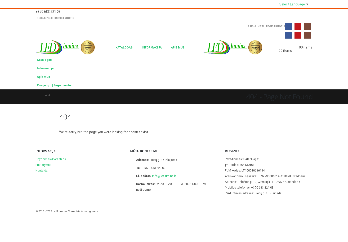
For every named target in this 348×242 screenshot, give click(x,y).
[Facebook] (288, 26)
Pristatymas (43, 165)
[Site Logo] (65, 47)
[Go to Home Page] (37, 95)
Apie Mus (177, 47)
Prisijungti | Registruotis (55, 18)
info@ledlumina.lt (164, 176)
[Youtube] (297, 26)
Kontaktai (42, 170)
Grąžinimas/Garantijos (51, 159)
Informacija (152, 47)
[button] (108, 47)
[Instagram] (307, 26)
